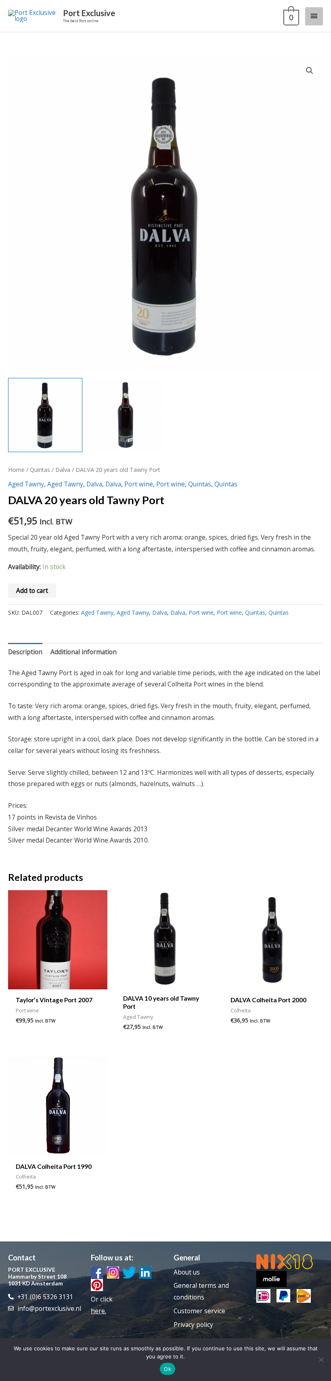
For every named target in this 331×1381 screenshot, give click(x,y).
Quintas (40, 470)
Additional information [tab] (83, 651)
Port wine (138, 484)
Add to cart (32, 590)
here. (98, 1310)
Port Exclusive (89, 13)
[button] (309, 70)
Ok (167, 1369)
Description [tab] (25, 651)
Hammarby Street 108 (37, 1276)
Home (16, 470)
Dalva (62, 470)
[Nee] (321, 1360)
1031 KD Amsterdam (35, 1283)
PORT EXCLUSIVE (31, 1269)
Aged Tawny (26, 484)
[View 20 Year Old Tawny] (45, 415)
